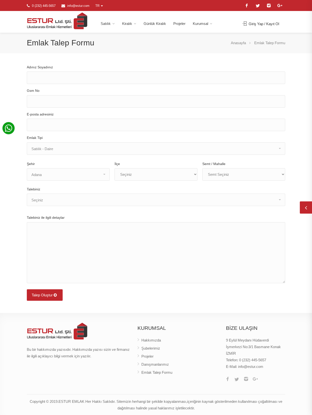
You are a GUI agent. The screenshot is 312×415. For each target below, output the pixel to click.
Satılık (106, 23)
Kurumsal (200, 23)
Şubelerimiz (150, 348)
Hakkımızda (151, 340)
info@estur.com (78, 6)
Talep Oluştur (43, 295)
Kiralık (127, 23)
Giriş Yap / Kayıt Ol (263, 24)
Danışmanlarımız (155, 364)
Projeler (179, 23)
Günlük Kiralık (155, 23)
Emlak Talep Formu (156, 372)
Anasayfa (238, 43)
